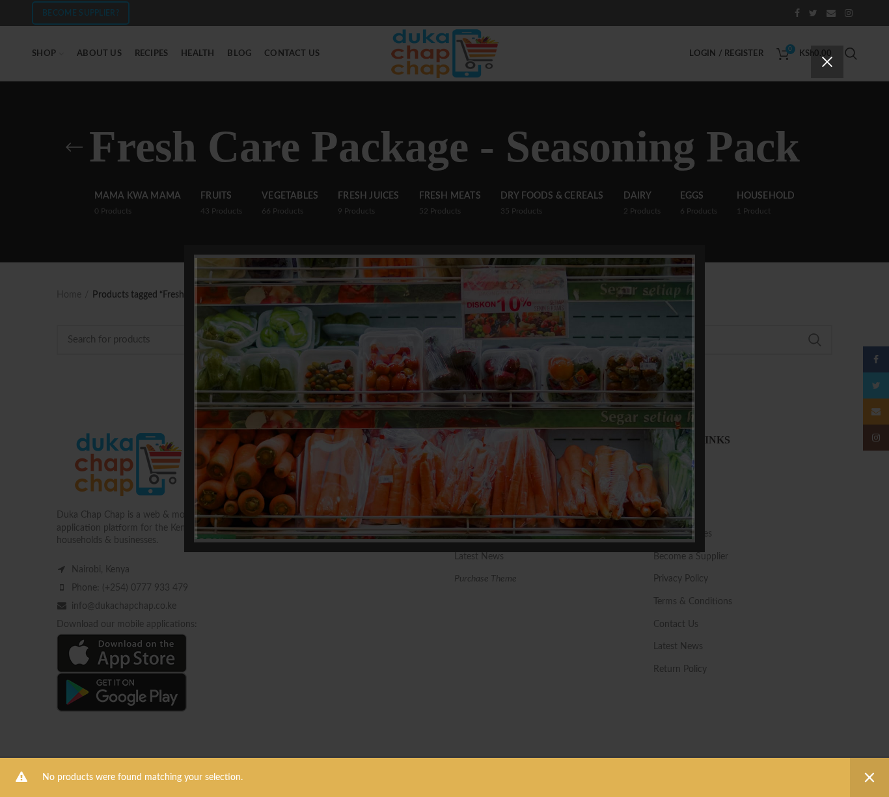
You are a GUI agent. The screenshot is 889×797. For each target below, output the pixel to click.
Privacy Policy (518, 486)
